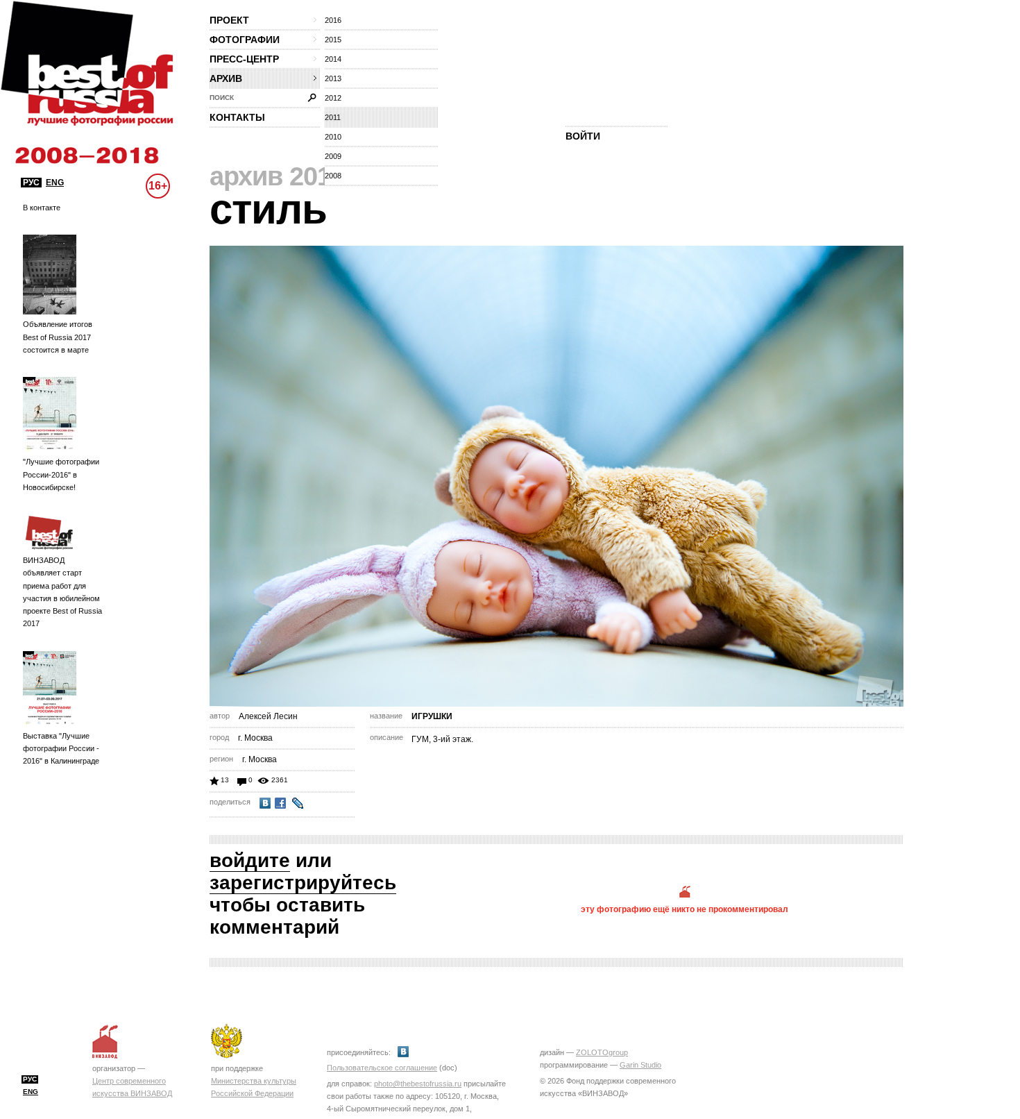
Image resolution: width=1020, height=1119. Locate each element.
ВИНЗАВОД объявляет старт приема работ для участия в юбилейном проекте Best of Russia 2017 (62, 592)
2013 (333, 78)
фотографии (245, 39)
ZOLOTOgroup (602, 1052)
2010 (333, 137)
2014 (333, 59)
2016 (333, 20)
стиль (268, 209)
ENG (55, 182)
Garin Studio (640, 1065)
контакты (237, 117)
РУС (31, 182)
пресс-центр (244, 59)
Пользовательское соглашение (382, 1067)
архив (226, 78)
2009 (333, 156)
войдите (250, 860)
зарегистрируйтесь (303, 882)
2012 (333, 98)
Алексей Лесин (268, 716)
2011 (333, 117)
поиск (222, 97)
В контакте (41, 207)
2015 (333, 39)
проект (229, 20)
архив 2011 (276, 176)
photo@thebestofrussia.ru (417, 1083)
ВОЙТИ (583, 136)
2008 (333, 175)
